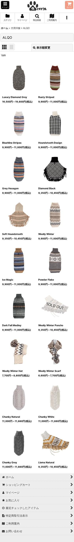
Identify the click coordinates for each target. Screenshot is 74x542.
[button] (5, 5)
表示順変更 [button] (43, 47)
